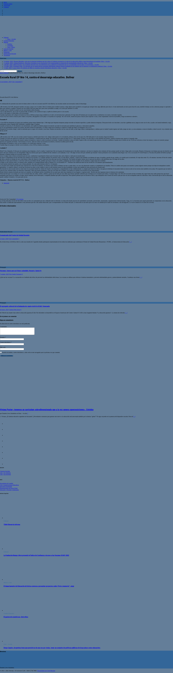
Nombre (2, 337)
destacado (6, 183)
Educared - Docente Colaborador (9, 490)
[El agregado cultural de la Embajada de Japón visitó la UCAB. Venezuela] (14, 301)
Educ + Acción (11, 39)
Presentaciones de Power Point (8, 488)
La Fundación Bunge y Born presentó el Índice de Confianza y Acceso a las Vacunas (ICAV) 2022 (36, 555)
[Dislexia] (7, 435)
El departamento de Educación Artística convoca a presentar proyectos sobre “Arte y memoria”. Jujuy (39, 586)
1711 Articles (19, 199)
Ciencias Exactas (8, 49)
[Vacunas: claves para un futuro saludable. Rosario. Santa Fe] (14, 265)
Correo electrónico (5, 342)
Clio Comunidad (16, 82)
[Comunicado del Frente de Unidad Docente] (14, 230)
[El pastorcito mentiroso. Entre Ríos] (18, 610)
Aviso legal (7, 5)
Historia (6, 42)
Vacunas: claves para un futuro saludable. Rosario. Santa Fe (20, 271)
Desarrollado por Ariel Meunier (46, 670)
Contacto (6, 7)
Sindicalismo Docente (10, 53)
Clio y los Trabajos (5, 473)
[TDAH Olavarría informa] (18, 518)
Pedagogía (7, 52)
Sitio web (2, 347)
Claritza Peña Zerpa (14, 309)
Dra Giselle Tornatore (15, 274)
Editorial (6, 37)
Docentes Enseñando (6, 486)
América (9, 44)
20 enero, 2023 (4, 309)
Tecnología (7, 55)
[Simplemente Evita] (7, 458)
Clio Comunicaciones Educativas (9, 485)
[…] (130, 242)
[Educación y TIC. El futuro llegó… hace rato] (7, 452)
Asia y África (11, 47)
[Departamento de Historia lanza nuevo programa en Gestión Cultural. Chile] (7, 464)
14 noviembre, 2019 (5, 82)
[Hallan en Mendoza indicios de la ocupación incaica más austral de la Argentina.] (7, 446)
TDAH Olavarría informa (12, 525)
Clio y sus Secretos (5, 474)
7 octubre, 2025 (4, 274)
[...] (134, 416)
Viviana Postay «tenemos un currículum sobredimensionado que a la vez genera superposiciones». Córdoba (46, 409)
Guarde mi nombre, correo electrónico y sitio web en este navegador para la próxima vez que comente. (31, 352)
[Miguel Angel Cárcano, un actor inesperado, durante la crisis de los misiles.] (7, 429)
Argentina (10, 45)
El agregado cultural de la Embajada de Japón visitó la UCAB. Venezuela (25, 306)
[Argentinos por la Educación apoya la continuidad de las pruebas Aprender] (7, 423)
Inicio (5, 2)
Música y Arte (8, 50)
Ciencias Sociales (5, 471)
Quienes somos (8, 4)
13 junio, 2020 (4, 239)
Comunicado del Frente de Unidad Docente (14, 235)
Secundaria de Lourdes (6, 483)
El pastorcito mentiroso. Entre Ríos (16, 617)
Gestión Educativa (9, 40)
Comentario (3, 326)
